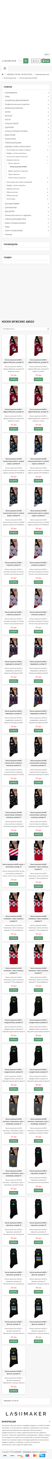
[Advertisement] (26, 26)
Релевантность (8, 329)
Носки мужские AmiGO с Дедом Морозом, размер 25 (14, 361)
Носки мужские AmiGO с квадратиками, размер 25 (13, 1021)
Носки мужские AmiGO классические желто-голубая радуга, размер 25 (13, 461)
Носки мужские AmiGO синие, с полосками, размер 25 (14, 866)
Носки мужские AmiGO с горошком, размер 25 (38, 1172)
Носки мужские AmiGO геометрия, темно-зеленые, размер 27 (38, 867)
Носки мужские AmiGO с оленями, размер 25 (13, 564)
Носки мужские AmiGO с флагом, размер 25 (38, 1273)
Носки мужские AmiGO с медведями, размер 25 (13, 663)
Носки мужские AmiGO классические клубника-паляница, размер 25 (13, 763)
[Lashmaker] (9, 61)
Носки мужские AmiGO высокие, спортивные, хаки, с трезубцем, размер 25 (13, 1121)
